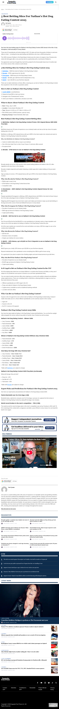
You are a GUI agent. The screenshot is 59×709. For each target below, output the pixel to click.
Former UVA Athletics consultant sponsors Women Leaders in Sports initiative (22, 627)
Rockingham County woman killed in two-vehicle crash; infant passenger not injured (24, 643)
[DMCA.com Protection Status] (53, 705)
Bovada (9, 384)
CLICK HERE (6, 92)
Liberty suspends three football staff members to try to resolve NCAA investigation (23, 635)
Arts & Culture (5, 618)
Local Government (6, 658)
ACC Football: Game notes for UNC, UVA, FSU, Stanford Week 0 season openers (22, 668)
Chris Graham (6, 523)
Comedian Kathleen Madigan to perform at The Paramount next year (24, 620)
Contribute (49, 2)
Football (4, 633)
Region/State (5, 13)
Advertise (13, 687)
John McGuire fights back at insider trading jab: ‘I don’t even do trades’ (20, 652)
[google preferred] (7, 30)
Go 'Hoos (4, 625)
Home (2, 9)
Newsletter (32, 687)
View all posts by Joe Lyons (8, 508)
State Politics (5, 650)
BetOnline (10, 368)
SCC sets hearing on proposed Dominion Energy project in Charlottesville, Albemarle (24, 660)
